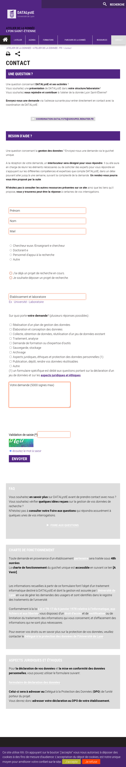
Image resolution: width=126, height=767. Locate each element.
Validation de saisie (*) (23, 434)
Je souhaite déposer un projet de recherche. (41, 278)
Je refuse (91, 762)
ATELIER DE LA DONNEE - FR (47, 47)
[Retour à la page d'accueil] (21, 13)
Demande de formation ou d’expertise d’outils (42, 343)
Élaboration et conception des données (38, 329)
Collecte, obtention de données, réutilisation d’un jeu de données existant (59, 334)
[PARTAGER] (18, 54)
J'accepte (71, 762)
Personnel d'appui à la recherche (33, 255)
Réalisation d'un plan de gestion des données (41, 325)
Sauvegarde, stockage (27, 348)
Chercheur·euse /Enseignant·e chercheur (39, 246)
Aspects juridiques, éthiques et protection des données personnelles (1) (58, 357)
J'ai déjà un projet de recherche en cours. (39, 273)
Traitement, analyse (25, 338)
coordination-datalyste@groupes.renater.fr (65, 118)
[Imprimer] (9, 54)
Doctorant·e (20, 250)
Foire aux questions (65, 525)
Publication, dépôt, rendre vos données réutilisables (45, 361)
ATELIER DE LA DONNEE (19, 47)
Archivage (19, 352)
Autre (16, 259)
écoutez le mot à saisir (27, 451)
